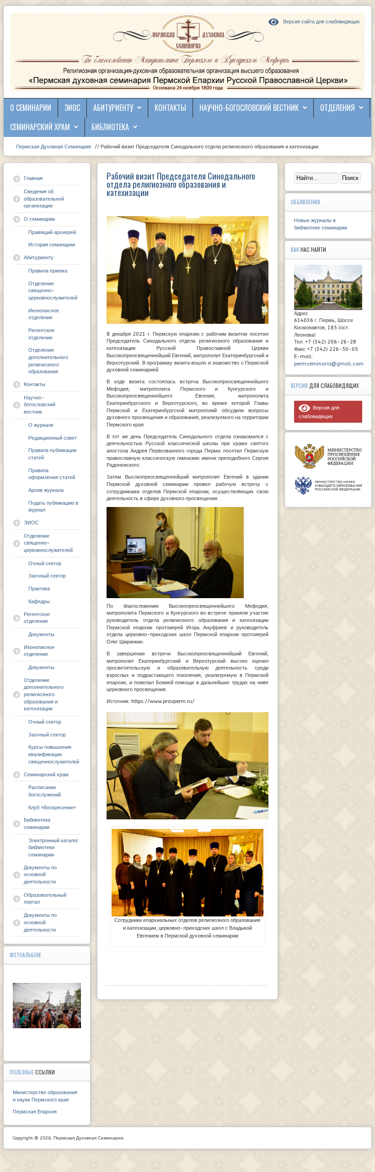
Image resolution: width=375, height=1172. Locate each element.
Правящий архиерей (52, 232)
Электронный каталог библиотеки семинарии (53, 848)
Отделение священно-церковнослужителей (52, 291)
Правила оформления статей (51, 474)
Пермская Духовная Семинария (53, 147)
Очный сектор (44, 564)
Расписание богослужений (44, 791)
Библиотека (110, 126)
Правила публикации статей (52, 454)
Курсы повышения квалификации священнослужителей (53, 754)
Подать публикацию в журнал (53, 506)
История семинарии (51, 245)
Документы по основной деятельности (40, 875)
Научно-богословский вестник (249, 107)
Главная (33, 178)
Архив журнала (46, 490)
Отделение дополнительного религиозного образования (48, 361)
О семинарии (30, 107)
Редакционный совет (52, 438)
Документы (41, 635)
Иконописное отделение (43, 314)
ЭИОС (72, 107)
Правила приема (47, 271)
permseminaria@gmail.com (329, 364)
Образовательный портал (45, 898)
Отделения (337, 107)
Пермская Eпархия (35, 1112)
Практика (39, 589)
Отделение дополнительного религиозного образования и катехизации (44, 694)
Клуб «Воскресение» (52, 808)
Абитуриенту (113, 107)
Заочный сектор (47, 576)
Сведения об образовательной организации (44, 199)
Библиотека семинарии (37, 823)
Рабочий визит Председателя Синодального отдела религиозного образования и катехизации (181, 183)
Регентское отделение (41, 334)
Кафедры (39, 602)
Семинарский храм (40, 126)
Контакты (170, 107)
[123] (47, 1005)
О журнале (41, 425)
